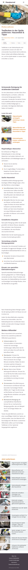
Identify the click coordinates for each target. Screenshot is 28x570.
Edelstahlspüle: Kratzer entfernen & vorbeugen (19, 140)
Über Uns (14, 556)
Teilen (19, 43)
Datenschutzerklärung (14, 564)
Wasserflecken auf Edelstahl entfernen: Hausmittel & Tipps (19, 129)
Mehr (25, 43)
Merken (13, 43)
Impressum (14, 562)
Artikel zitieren (5, 43)
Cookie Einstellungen (14, 560)
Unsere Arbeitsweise (14, 558)
